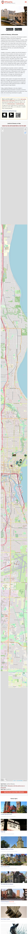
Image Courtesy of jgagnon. (5, 94)
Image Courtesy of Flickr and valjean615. (7, 834)
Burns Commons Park (5, 867)
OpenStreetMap (20, 780)
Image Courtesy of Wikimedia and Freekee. (8, 886)
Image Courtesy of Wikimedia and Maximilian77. (9, 868)
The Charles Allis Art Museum (7, 884)
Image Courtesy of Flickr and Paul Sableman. (8, 903)
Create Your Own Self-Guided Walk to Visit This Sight (14, 126)
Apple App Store (11, 104)
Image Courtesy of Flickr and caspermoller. (8, 921)
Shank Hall (3, 832)
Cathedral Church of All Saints (7, 849)
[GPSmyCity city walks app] (8, 2)
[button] (14, 454)
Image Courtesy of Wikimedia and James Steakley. (9, 851)
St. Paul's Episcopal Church (6, 814)
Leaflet (14, 780)
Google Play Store (20, 104)
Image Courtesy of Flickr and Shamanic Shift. (8, 816)
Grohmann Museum (5, 901)
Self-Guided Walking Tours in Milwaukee (14, 100)
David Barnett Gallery (5, 919)
